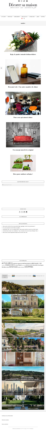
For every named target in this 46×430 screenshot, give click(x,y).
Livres (30, 265)
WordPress (31, 428)
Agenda (20, 263)
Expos (20, 265)
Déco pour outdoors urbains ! (23, 174)
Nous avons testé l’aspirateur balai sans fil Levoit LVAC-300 (15, 232)
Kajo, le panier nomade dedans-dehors (23, 54)
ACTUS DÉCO (7, 263)
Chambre (3, 265)
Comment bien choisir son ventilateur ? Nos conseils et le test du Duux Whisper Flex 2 (20, 230)
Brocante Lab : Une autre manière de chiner (23, 87)
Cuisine (16, 265)
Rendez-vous (5, 267)
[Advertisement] (23, 12)
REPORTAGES (13, 267)
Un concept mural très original (23, 150)
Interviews (23, 265)
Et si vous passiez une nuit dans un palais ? (11, 227)
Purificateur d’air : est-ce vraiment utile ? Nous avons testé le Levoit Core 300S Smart (20, 229)
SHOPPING (29, 267)
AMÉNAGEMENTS (26, 263)
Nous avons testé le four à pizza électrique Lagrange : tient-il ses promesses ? (19, 226)
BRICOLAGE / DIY (37, 263)
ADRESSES (15, 263)
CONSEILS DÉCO (10, 265)
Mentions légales (5, 419)
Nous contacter (5, 424)
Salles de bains (21, 267)
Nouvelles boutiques (38, 265)
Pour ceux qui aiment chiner (23, 117)
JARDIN (27, 265)
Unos (25, 428)
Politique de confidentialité (7, 415)
